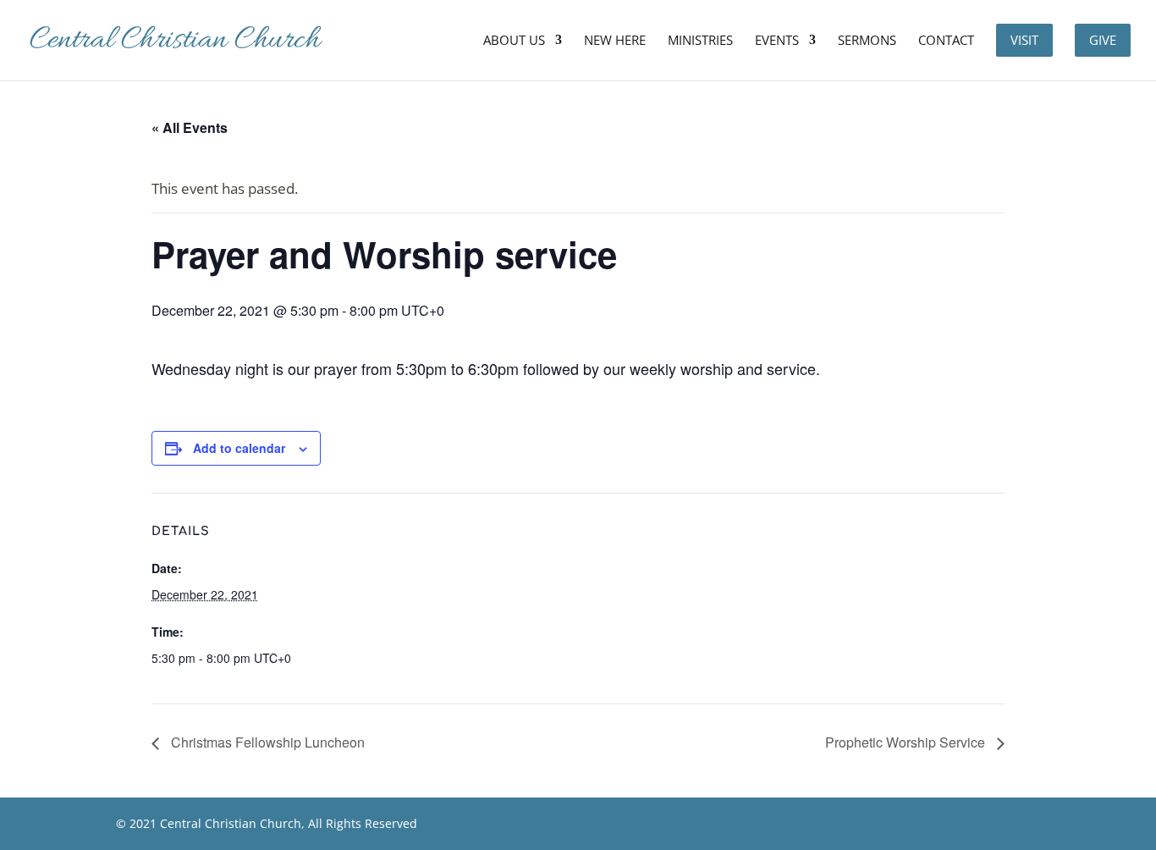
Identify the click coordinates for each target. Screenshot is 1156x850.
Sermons (867, 41)
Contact (946, 41)
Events (777, 41)
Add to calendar (239, 447)
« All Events (189, 127)
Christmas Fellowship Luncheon (266, 742)
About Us (514, 41)
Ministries (700, 41)
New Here (615, 41)
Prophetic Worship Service (906, 742)
